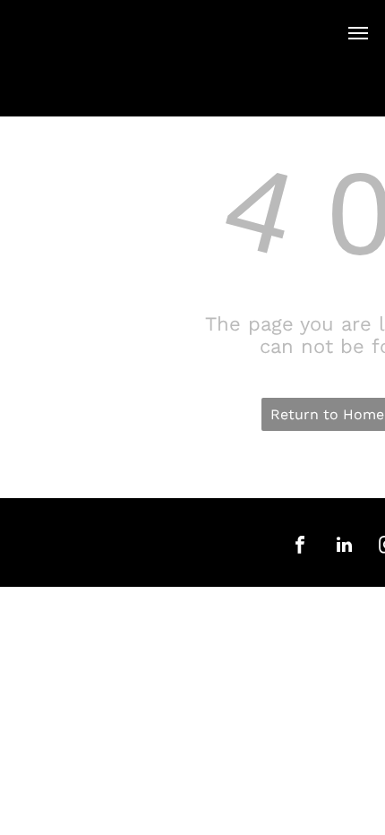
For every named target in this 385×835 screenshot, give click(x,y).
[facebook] (300, 547)
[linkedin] (343, 547)
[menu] (358, 33)
